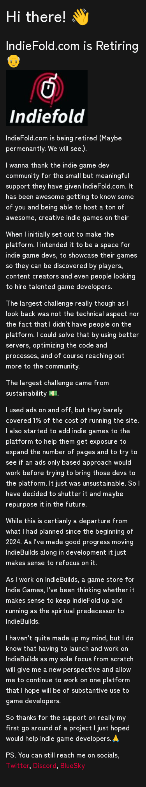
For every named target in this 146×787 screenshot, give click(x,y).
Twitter (17, 765)
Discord (44, 765)
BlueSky (72, 765)
